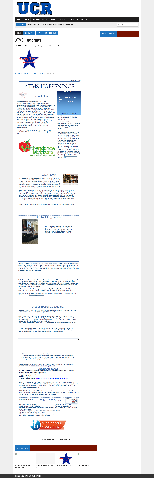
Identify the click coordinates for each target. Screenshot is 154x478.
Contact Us (74, 19)
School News (29, 33)
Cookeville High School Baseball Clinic (22, 466)
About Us (84, 19)
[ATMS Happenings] (85, 462)
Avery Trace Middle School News (49, 46)
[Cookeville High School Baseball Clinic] (24, 462)
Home (18, 19)
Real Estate (62, 19)
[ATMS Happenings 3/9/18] (66, 462)
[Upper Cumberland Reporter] (34, 8)
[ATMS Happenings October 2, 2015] (45, 462)
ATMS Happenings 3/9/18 (65, 465)
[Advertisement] (119, 60)
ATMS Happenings (29, 46)
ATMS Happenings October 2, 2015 (45, 466)
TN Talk (52, 19)
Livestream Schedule (39, 19)
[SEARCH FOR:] (127, 24)
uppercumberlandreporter (33, 74)
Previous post (49, 439)
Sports (26, 19)
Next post (64, 439)
